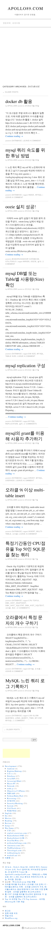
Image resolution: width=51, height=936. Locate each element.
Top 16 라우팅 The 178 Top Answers (21, 899)
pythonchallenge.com (17, 843)
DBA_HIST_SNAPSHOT (15, 603)
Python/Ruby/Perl (15, 796)
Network (11, 786)
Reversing (11, 798)
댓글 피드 (9, 915)
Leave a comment (32, 141)
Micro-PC (11, 783)
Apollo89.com (25, 8)
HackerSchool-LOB (15, 838)
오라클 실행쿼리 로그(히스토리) (27, 891)
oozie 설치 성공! (20, 206)
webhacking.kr (13, 853)
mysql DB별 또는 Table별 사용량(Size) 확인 (24, 279)
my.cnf (38, 718)
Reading (8, 820)
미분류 (8, 858)
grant (31, 478)
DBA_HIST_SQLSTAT (14, 605)
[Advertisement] (25, 54)
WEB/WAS (11, 811)
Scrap (7, 825)
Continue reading (14, 136)
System (10, 806)
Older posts (10, 92)
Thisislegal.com (14, 850)
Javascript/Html (14, 781)
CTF (9, 830)
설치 (39, 261)
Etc (6, 815)
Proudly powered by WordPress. (35, 928)
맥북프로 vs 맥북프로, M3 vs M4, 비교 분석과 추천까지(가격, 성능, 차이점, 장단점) (26, 877)
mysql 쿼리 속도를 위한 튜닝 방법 (25, 153)
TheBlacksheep (14, 848)
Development (11, 766)
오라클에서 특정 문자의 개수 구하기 (23, 620)
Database (17, 141)
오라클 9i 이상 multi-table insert (25, 492)
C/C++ (10, 773)
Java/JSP (11, 778)
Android (10, 768)
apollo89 (12, 106)
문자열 (31, 669)
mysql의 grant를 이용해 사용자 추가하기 (24, 436)
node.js (10, 788)
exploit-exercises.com (17, 833)
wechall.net (12, 855)
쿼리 (14, 608)
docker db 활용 (18, 101)
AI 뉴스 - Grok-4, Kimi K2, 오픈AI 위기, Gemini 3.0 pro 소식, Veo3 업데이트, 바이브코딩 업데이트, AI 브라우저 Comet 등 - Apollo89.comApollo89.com (26, 871)
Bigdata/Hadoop (20, 259)
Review (8, 823)
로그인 (8, 910)
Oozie (33, 261)
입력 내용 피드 (11, 913)
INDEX (31, 195)
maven (26, 261)
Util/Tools (10, 261)
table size (10, 356)
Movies (8, 818)
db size (32, 354)
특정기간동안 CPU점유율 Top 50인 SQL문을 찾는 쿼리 (25, 548)
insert (31, 531)
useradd (10, 480)
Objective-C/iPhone (16, 791)
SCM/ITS (11, 801)
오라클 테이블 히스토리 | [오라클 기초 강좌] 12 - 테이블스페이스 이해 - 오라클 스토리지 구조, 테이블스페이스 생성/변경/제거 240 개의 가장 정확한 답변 (26, 888)
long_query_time (24, 718)
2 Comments (30, 424)
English (8, 813)
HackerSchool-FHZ (15, 835)
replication (11, 424)
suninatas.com (13, 845)
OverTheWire (13, 840)
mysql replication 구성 (25, 365)
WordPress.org (11, 918)
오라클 (15, 534)
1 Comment (19, 721)
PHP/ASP (11, 793)
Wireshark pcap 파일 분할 (24, 882)
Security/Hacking (15, 803)
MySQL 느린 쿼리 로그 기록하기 (25, 683)
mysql (38, 195)
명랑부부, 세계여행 (11, 23)
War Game (9, 828)
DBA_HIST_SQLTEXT (34, 605)
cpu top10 (33, 601)
